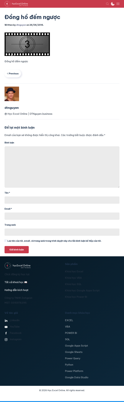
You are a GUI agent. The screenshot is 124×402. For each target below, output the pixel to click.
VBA (67, 326)
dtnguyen (21, 25)
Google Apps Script (76, 345)
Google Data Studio (76, 377)
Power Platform (74, 371)
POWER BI (71, 332)
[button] (107, 4)
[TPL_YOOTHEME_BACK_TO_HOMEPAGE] (55, 4)
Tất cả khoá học (16, 282)
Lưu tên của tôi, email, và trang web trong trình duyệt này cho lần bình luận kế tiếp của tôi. (54, 241)
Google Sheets (73, 351)
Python (69, 364)
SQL (67, 339)
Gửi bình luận (16, 249)
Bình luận (9, 142)
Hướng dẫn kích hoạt (16, 290)
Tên (7, 192)
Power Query (72, 358)
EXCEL (69, 320)
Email (8, 208)
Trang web (10, 225)
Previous (14, 73)
